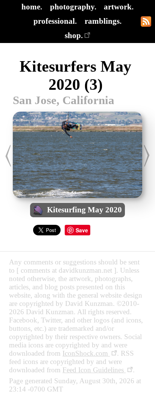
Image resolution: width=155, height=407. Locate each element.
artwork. (119, 6)
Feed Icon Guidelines (94, 370)
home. (31, 6)
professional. (55, 21)
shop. (74, 35)
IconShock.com (86, 353)
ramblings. (103, 21)
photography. (73, 6)
